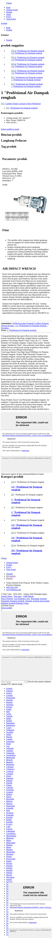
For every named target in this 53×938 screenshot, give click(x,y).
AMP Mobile (28, 596)
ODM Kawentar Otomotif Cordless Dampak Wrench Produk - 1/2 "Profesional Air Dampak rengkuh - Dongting (25, 325)
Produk (9, 12)
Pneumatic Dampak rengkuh (12, 601)
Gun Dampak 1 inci (22, 599)
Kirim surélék (6, 608)
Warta (8, 14)
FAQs (8, 17)
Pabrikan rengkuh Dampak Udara (14, 603)
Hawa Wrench (7, 599)
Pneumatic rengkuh (39, 599)
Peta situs (17, 596)
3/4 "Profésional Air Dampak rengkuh (26, 66)
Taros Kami (11, 19)
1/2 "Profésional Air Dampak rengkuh (26, 53)
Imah (8, 7)
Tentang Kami (12, 10)
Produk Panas (6, 596)
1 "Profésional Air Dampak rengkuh (26, 80)
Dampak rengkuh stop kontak (37, 601)
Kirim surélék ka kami (10, 129)
